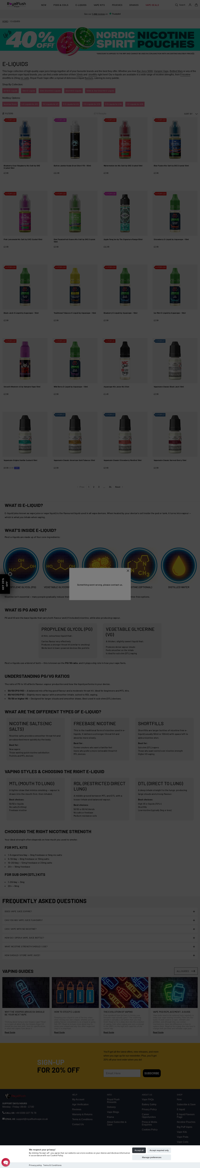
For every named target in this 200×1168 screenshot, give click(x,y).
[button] (5, 1162)
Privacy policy (35, 1165)
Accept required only (159, 1150)
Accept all (139, 1150)
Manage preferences (151, 1157)
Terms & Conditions (52, 1165)
